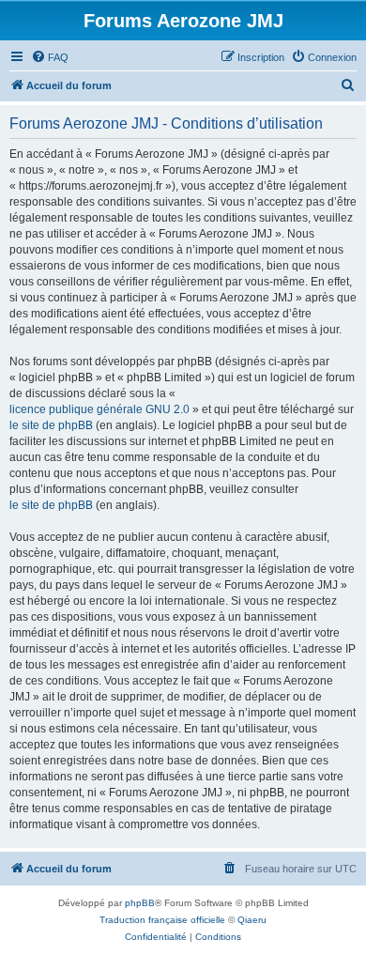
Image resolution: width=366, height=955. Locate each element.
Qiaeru (252, 920)
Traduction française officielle (162, 920)
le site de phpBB (51, 425)
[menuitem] (50, 57)
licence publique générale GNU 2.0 (99, 409)
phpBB (140, 903)
